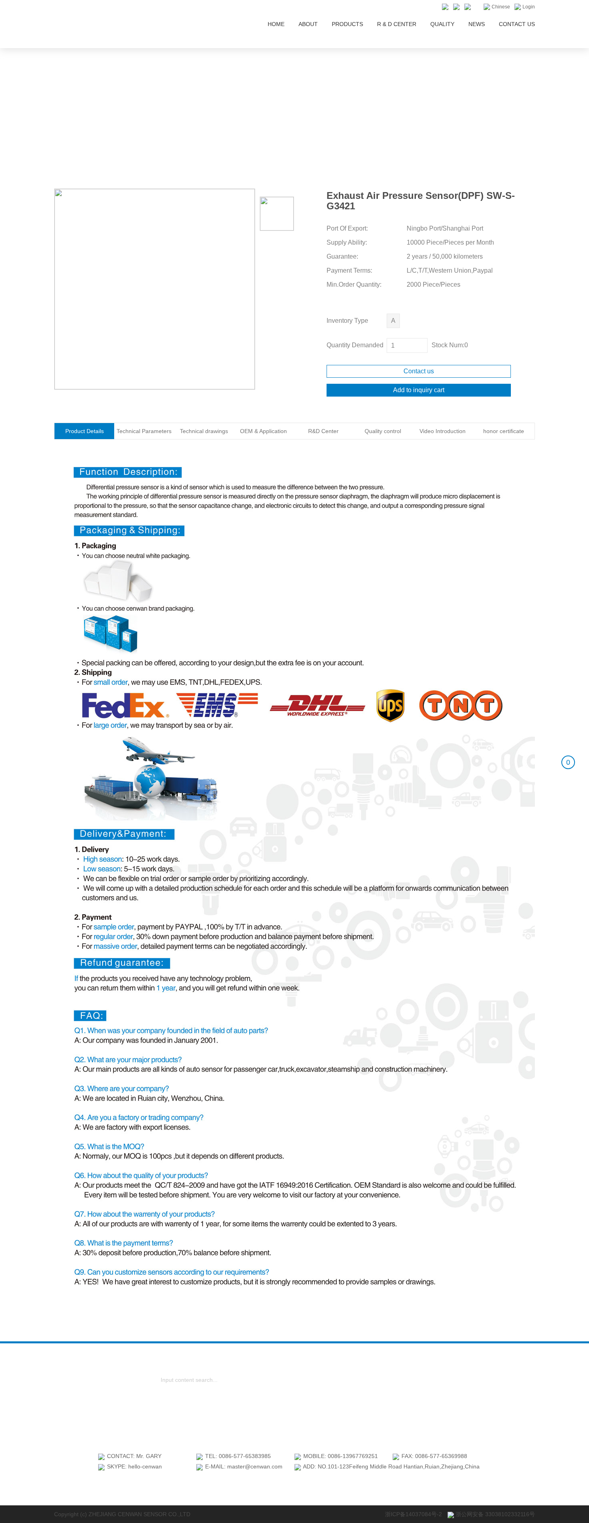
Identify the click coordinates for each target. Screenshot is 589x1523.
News (476, 24)
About (308, 24)
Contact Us (517, 24)
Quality (442, 24)
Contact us (418, 371)
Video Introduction (443, 431)
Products (347, 24)
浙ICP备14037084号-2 (413, 1514)
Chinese (500, 7)
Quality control (383, 431)
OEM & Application (263, 431)
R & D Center (396, 24)
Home (276, 24)
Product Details (84, 431)
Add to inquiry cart (418, 390)
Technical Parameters (144, 431)
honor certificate (503, 431)
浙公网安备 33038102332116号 (494, 1514)
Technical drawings (204, 431)
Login (528, 7)
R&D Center (323, 431)
